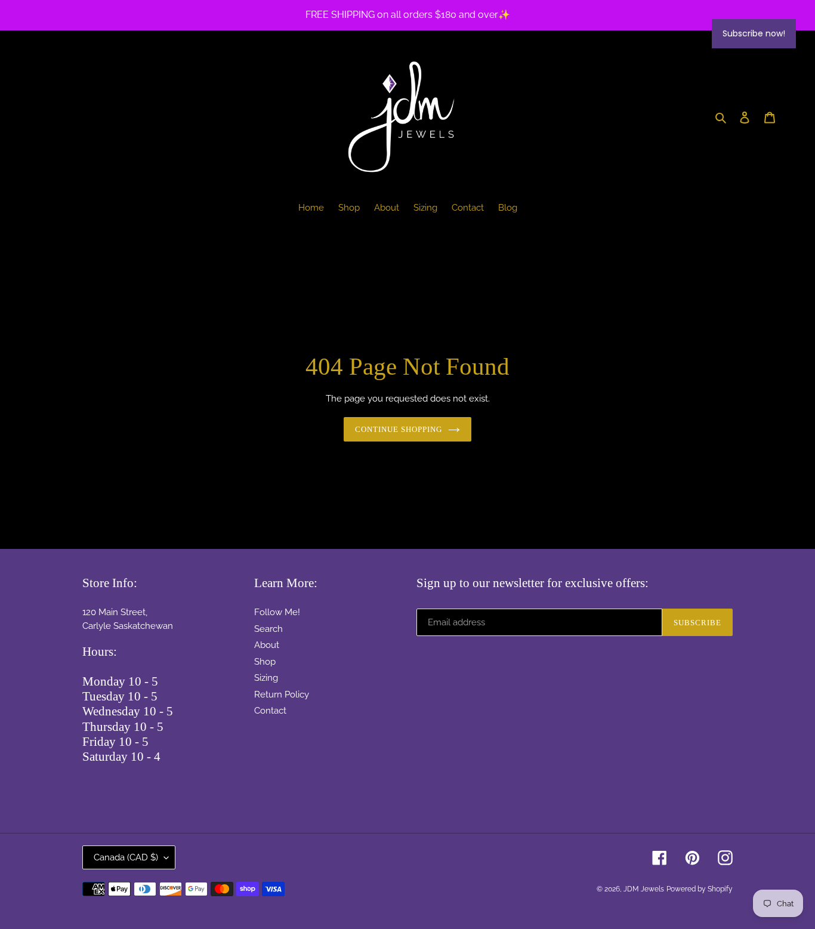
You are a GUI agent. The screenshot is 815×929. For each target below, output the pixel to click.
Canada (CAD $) (126, 857)
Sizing (266, 677)
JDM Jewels (643, 889)
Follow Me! (277, 612)
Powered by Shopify (699, 889)
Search (268, 629)
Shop (265, 661)
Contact (270, 710)
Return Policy (281, 694)
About (266, 645)
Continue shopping (399, 429)
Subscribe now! (754, 33)
